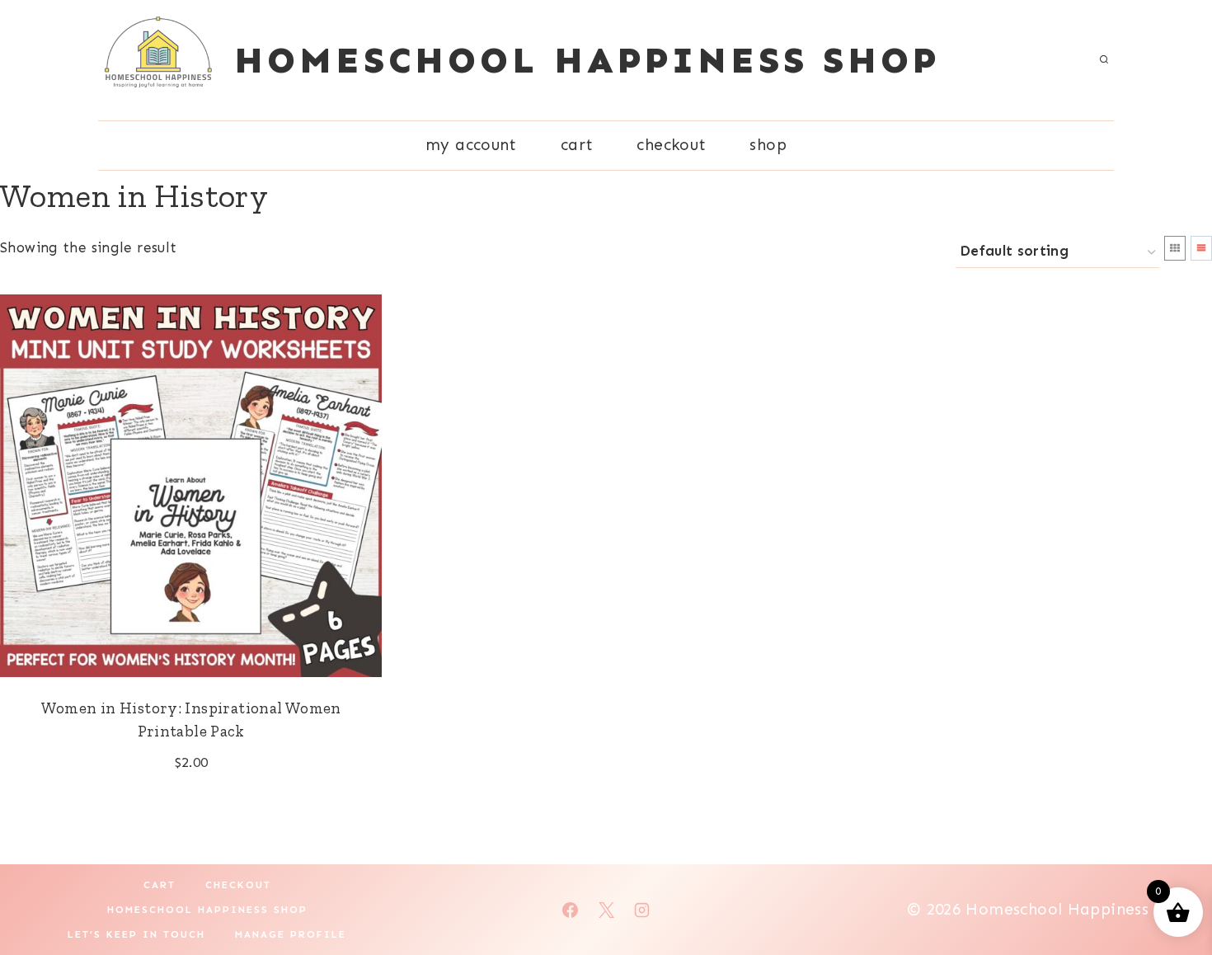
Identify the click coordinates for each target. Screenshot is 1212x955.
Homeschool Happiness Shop (207, 909)
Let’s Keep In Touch (136, 934)
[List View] (1201, 248)
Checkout (671, 144)
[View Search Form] (1104, 60)
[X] (606, 909)
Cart (577, 144)
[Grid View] (1175, 248)
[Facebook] (569, 909)
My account (471, 144)
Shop (768, 144)
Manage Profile (290, 934)
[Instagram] (642, 909)
